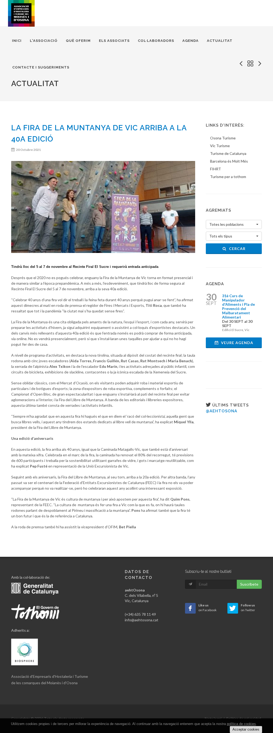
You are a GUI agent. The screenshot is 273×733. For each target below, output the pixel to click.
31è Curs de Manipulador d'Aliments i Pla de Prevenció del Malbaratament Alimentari (238, 306)
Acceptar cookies (245, 729)
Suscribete (249, 584)
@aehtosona (221, 411)
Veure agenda (236, 342)
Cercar (237, 248)
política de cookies (241, 724)
